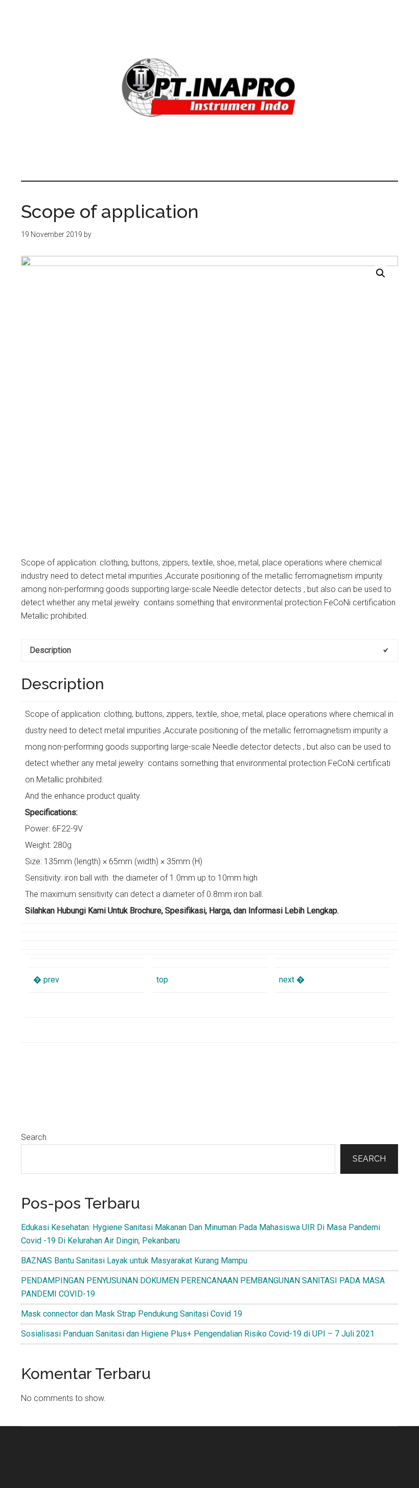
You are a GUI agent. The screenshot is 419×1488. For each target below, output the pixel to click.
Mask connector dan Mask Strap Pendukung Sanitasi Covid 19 (131, 1314)
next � (292, 979)
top (162, 979)
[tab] (209, 650)
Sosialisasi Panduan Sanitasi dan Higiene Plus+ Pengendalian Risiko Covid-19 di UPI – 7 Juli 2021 (198, 1334)
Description (50, 650)
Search (33, 1137)
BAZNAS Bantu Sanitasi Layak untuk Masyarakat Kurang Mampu (134, 1260)
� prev (46, 979)
